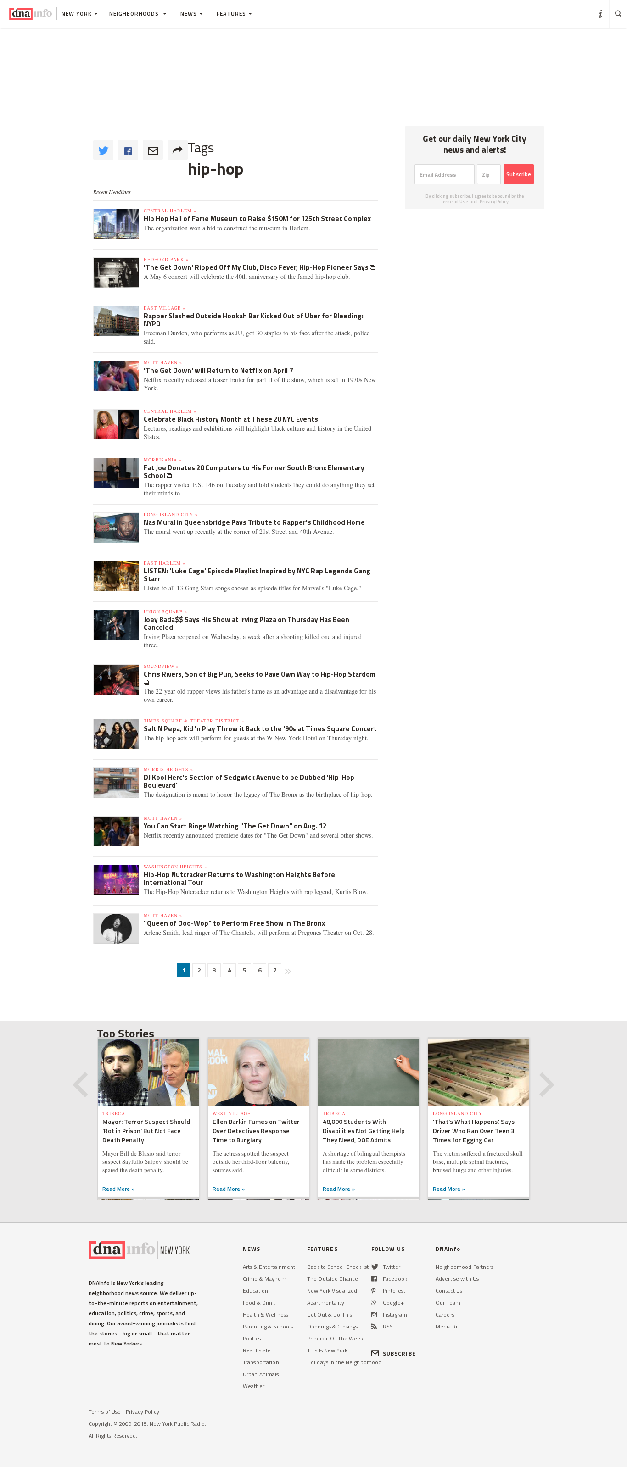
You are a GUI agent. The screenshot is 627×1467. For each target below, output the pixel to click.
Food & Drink (259, 1302)
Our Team (448, 1302)
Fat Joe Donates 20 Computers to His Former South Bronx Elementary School (254, 471)
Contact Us (449, 1290)
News (188, 13)
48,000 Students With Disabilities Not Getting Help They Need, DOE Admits (364, 1131)
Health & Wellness (265, 1314)
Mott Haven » (163, 362)
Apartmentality (325, 1302)
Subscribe (518, 174)
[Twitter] (374, 1266)
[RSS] (374, 1326)
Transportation (261, 1362)
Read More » (118, 1189)
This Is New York (327, 1350)
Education (255, 1290)
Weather (253, 1386)
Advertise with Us (457, 1278)
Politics (252, 1338)
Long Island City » (171, 514)
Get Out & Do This (329, 1314)
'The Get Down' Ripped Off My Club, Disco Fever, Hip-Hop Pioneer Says (257, 267)
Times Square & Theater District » (194, 720)
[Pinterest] (373, 1290)
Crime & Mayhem (264, 1278)
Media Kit (447, 1326)
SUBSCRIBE (399, 1353)
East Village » (164, 308)
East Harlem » (164, 563)
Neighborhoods (135, 13)
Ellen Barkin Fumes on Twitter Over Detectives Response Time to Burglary (256, 1131)
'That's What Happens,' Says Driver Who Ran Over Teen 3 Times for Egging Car (474, 1131)
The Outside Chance (332, 1278)
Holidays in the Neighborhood (344, 1362)
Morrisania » (163, 459)
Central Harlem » (170, 210)
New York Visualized (332, 1290)
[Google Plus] (374, 1302)
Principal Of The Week (335, 1338)
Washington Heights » (175, 866)
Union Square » (165, 611)
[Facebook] (374, 1278)
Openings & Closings (332, 1326)
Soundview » (161, 666)
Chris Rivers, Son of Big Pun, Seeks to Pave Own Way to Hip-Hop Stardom (259, 674)
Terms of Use (454, 201)
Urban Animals (261, 1374)
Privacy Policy (494, 201)
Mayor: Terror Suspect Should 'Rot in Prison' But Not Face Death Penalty (146, 1131)
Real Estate (257, 1350)
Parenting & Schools (268, 1326)
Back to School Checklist (338, 1266)
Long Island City (457, 1113)
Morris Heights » (168, 769)
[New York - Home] (30, 14)
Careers (445, 1314)
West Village (232, 1113)
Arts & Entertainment (269, 1266)
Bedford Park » (166, 259)
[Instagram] (374, 1314)
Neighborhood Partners (465, 1266)
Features (231, 13)
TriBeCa (113, 1113)
